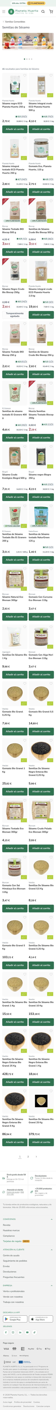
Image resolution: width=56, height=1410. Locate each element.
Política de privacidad (22, 1402)
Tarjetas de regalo (16, 1241)
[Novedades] (28, 41)
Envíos (6, 1266)
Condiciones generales (12, 1406)
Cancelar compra (43, 1406)
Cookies (36, 1402)
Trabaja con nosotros (13, 1302)
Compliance (9, 1235)
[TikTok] (34, 1332)
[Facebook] (6, 1332)
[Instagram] (13, 1332)
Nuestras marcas (11, 1230)
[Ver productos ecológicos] (24, 95)
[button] (3, 11)
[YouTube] (27, 1332)
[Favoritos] (25, 75)
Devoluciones (9, 1271)
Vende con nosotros (13, 1296)
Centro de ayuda (13, 1192)
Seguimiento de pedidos (15, 1260)
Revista (6, 1225)
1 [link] (20, 1156)
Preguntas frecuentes (13, 1277)
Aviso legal (7, 1402)
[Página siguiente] (36, 1156)
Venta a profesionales (13, 1291)
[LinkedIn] (20, 1332)
